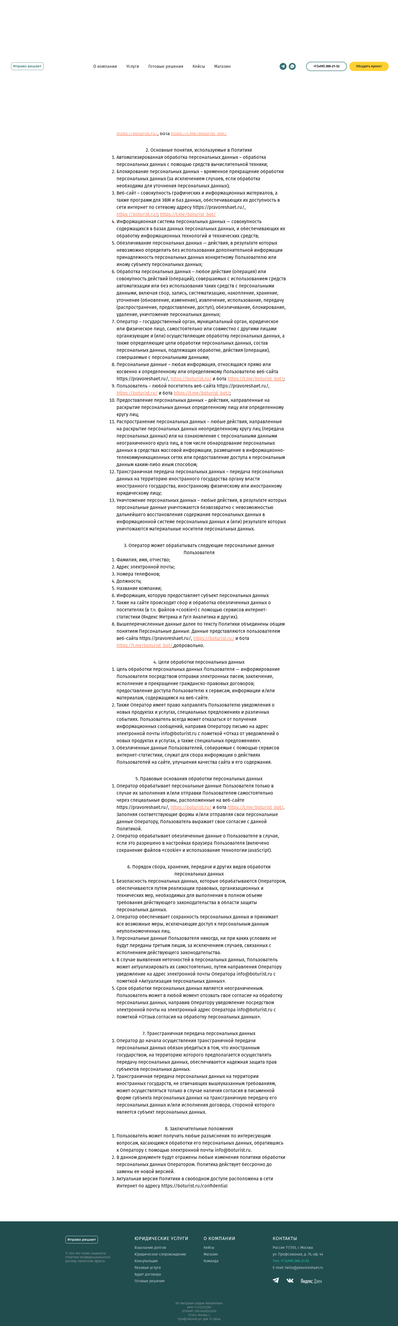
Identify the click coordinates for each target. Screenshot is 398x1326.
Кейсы (199, 66)
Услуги (132, 66)
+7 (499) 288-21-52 (326, 66)
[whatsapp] (292, 66)
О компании (105, 66)
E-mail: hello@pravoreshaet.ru (298, 1267)
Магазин (222, 66)
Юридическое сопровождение (160, 1254)
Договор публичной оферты (85, 1261)
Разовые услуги (148, 1267)
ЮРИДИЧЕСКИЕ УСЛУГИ (161, 1238)
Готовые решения (165, 66)
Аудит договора (148, 1274)
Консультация (146, 1261)
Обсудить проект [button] (369, 66)
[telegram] (283, 66)
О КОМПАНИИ (219, 1238)
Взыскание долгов (150, 1247)
